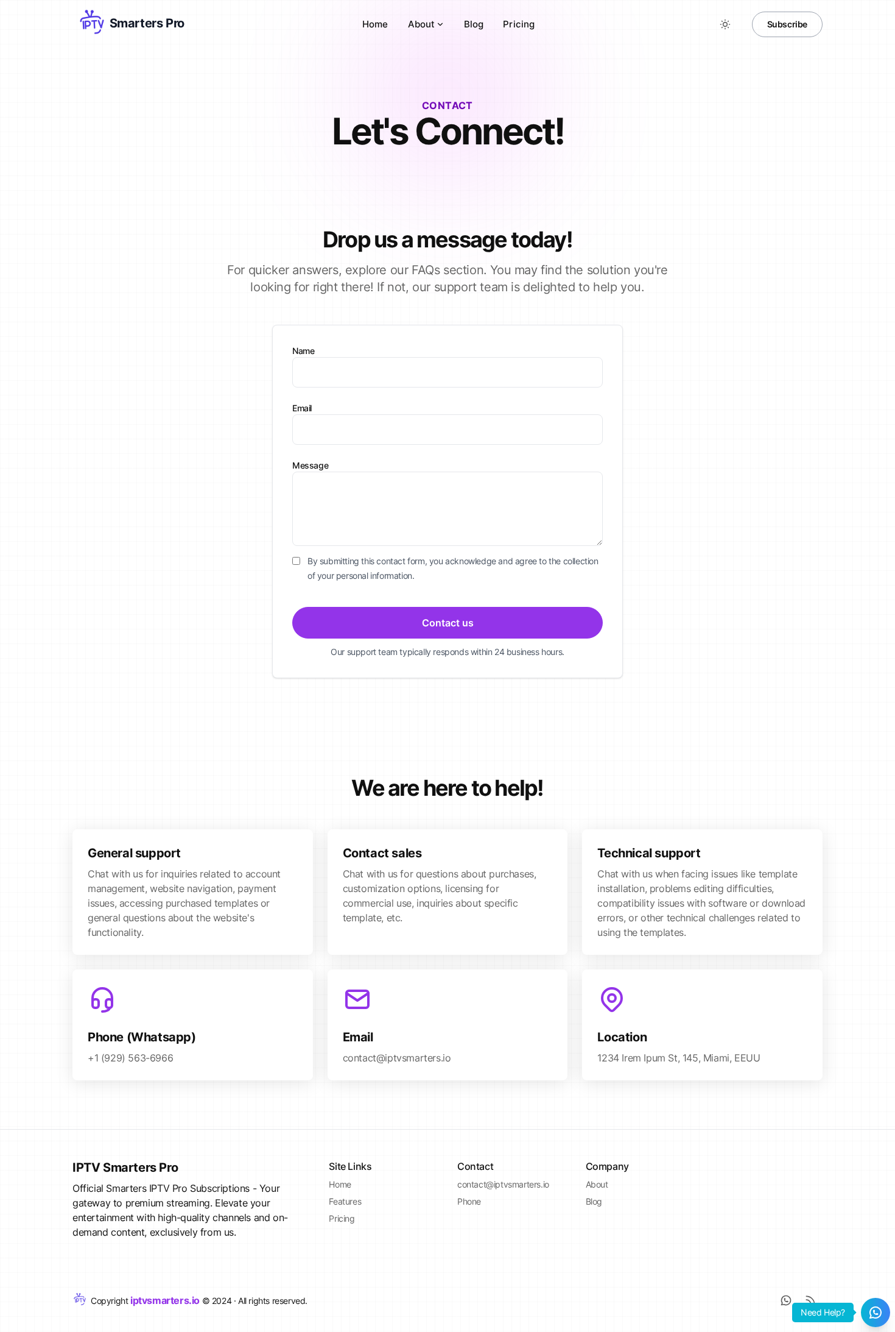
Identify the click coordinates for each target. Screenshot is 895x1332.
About (421, 24)
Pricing (519, 24)
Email (302, 408)
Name (303, 350)
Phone (469, 1201)
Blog (474, 24)
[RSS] (810, 1300)
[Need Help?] (875, 1312)
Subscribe (787, 24)
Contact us (448, 623)
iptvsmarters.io (165, 1300)
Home (375, 24)
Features (345, 1201)
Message (310, 465)
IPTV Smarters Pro (125, 1167)
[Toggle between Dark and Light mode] (725, 24)
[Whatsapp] (786, 1300)
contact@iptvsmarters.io (503, 1184)
